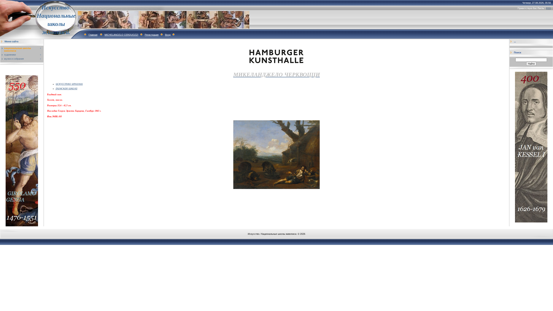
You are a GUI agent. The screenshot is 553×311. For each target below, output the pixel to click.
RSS (548, 8)
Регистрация (152, 34)
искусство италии (69, 83)
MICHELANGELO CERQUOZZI (121, 34)
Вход (167, 34)
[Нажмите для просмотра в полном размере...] (276, 188)
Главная (93, 34)
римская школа (66, 88)
